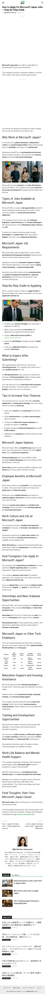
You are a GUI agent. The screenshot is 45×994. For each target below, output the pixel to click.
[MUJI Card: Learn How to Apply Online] (7, 893)
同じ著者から (16, 875)
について (39, 988)
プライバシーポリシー (28, 988)
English (4, 886)
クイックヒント (6, 928)
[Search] (42, 2)
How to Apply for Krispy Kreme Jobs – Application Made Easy (34, 826)
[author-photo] (22, 846)
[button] (3, 2)
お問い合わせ (16, 988)
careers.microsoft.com (12, 338)
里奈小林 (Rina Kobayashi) (10, 12)
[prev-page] (3, 911)
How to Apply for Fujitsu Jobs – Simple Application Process (11, 826)
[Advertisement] (22, 39)
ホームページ (7, 988)
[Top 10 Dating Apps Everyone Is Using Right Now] (7, 903)
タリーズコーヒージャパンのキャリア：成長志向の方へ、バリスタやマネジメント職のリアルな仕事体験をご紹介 (21, 948)
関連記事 (6, 875)
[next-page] (6, 911)
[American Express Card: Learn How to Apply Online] (7, 883)
